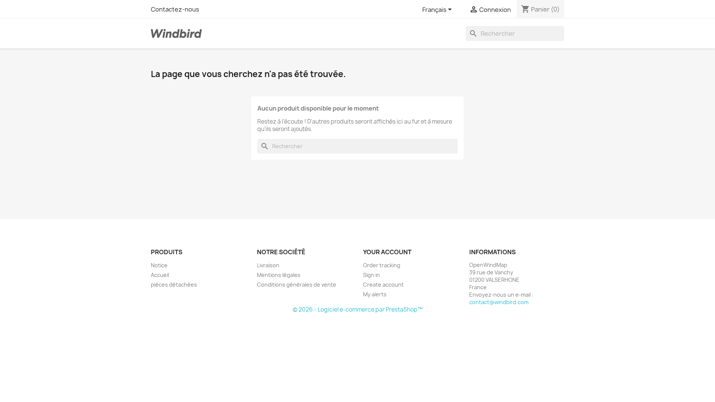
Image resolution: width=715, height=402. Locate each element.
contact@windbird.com (498, 302)
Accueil (160, 274)
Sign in (371, 274)
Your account (387, 252)
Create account (383, 284)
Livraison (268, 265)
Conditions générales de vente (296, 284)
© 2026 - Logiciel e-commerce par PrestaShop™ (358, 309)
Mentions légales (279, 274)
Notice (159, 265)
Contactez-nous (175, 9)
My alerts (375, 294)
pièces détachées (174, 284)
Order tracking (381, 265)
